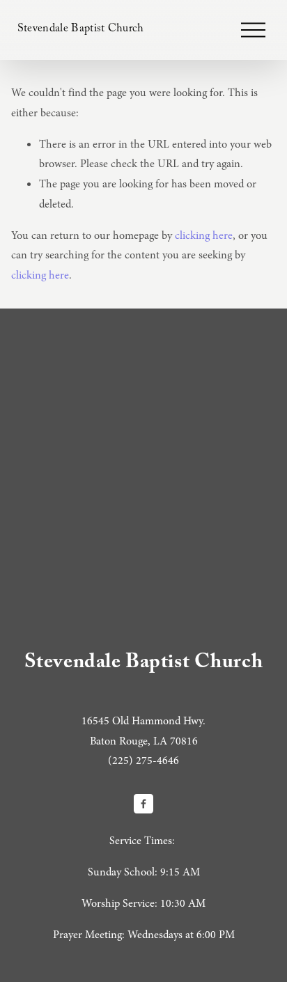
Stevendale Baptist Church (80, 29)
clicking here (204, 235)
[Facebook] (143, 803)
